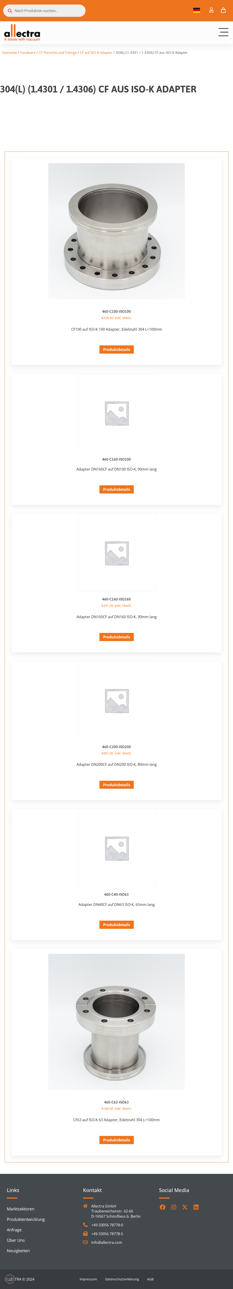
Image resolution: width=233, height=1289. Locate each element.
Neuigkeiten (18, 1250)
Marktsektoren (20, 1209)
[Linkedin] (195, 1207)
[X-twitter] (184, 1207)
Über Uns (16, 1240)
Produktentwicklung (26, 1219)
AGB (150, 1279)
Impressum (88, 1279)
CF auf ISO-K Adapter (96, 52)
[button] (10, 1279)
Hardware (27, 52)
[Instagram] (173, 1207)
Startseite (9, 52)
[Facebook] (162, 1207)
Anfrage (14, 1229)
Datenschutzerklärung (122, 1279)
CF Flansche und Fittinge (58, 52)
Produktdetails (116, 349)
